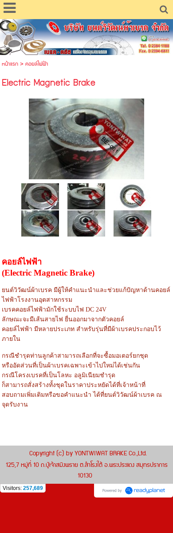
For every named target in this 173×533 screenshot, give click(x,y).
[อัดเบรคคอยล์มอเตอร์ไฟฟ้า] (86, 223)
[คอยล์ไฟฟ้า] (40, 196)
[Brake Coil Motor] (132, 223)
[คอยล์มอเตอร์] (86, 137)
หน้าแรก (10, 64)
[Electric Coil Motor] (86, 196)
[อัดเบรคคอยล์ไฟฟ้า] (40, 223)
